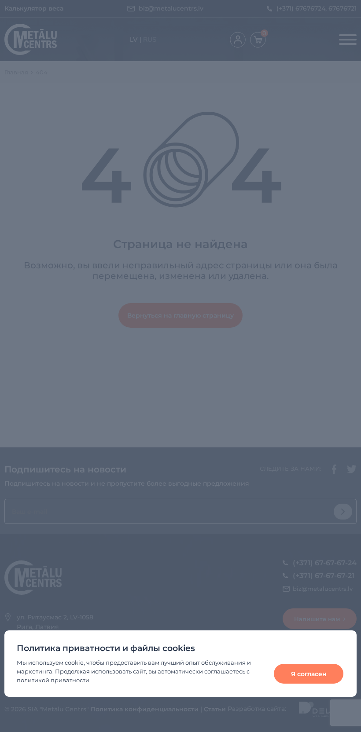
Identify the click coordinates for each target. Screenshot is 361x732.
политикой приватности (53, 680)
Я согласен (309, 674)
